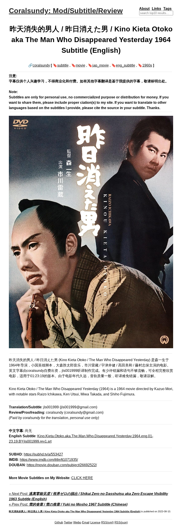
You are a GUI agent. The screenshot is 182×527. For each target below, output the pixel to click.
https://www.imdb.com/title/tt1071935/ (49, 460)
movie (80, 65)
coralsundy (41, 65)
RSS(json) (121, 522)
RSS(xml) (107, 522)
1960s (147, 65)
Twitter (68, 522)
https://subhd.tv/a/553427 (43, 454)
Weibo (77, 522)
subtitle (63, 65)
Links (156, 8)
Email (85, 522)
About (144, 8)
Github (59, 522)
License (95, 522)
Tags (167, 8)
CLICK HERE (82, 478)
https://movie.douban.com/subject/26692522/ (62, 465)
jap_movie (100, 65)
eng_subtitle (125, 65)
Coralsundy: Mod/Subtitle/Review (66, 11)
